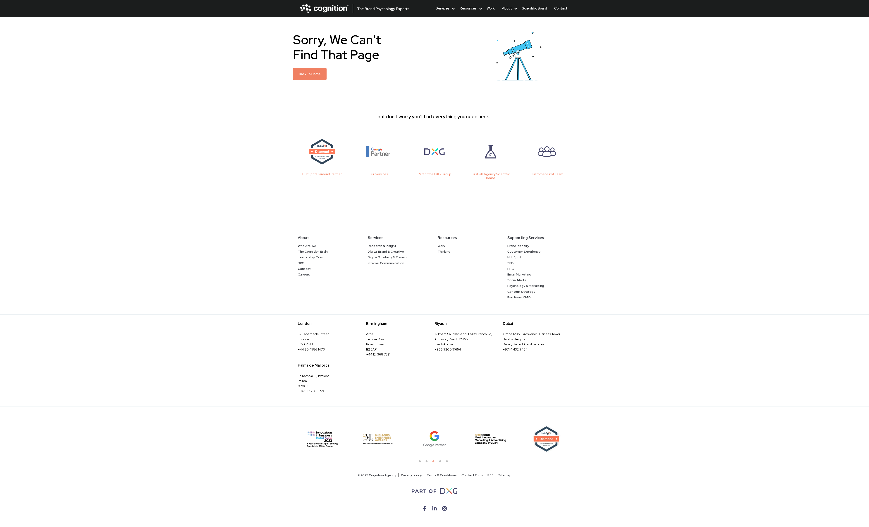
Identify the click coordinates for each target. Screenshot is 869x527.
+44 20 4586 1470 (311, 349)
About (507, 8)
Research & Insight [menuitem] (382, 246)
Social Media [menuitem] (516, 280)
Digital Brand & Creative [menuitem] (386, 251)
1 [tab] (421, 462)
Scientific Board (534, 8)
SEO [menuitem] (510, 263)
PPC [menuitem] (510, 269)
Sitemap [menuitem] (504, 475)
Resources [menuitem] (447, 237)
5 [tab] (448, 462)
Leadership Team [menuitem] (311, 257)
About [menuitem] (303, 237)
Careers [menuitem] (304, 274)
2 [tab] (427, 462)
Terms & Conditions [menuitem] (442, 475)
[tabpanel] (323, 439)
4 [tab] (441, 462)
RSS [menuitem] (490, 475)
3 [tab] (434, 462)
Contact (560, 8)
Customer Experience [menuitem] (524, 251)
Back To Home (310, 74)
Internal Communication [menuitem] (386, 263)
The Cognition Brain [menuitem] (313, 251)
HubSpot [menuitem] (514, 257)
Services (443, 8)
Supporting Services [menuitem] (525, 237)
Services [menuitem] (375, 237)
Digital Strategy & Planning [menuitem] (388, 257)
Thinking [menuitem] (444, 251)
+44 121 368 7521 (378, 354)
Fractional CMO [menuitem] (519, 297)
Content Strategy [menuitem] (521, 292)
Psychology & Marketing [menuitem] (525, 286)
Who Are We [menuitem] (307, 246)
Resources (468, 8)
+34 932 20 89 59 (311, 391)
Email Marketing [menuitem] (519, 274)
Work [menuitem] (441, 246)
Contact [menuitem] (304, 269)
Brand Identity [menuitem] (518, 246)
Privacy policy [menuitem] (411, 475)
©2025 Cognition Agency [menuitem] (377, 475)
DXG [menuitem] (301, 263)
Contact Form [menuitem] (472, 475)
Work (491, 8)
